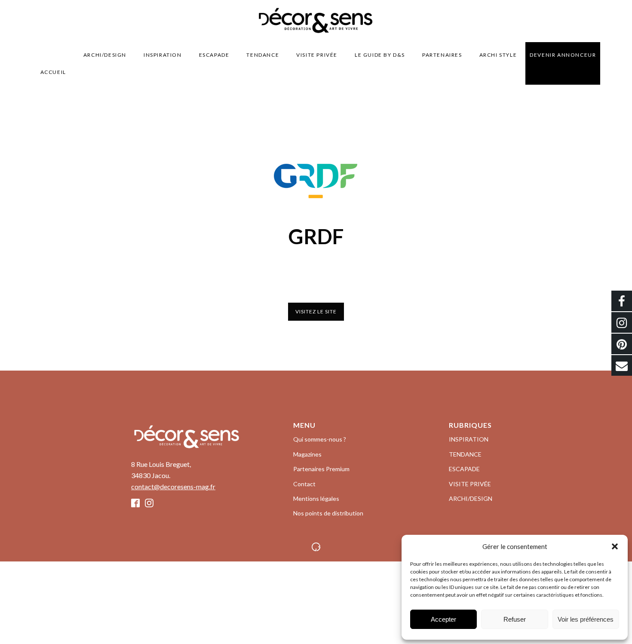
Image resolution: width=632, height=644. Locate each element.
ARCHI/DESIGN (104, 55)
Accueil (53, 72)
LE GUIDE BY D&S (380, 55)
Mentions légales (316, 498)
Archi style (498, 55)
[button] (615, 546)
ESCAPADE (214, 55)
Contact (304, 484)
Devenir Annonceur (563, 55)
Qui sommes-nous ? (319, 439)
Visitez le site (316, 311)
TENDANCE (262, 55)
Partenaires (442, 55)
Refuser (514, 619)
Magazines (307, 454)
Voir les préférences (586, 619)
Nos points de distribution (328, 513)
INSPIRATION (163, 55)
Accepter (443, 619)
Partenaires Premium (321, 468)
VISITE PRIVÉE (316, 55)
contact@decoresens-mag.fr (173, 486)
